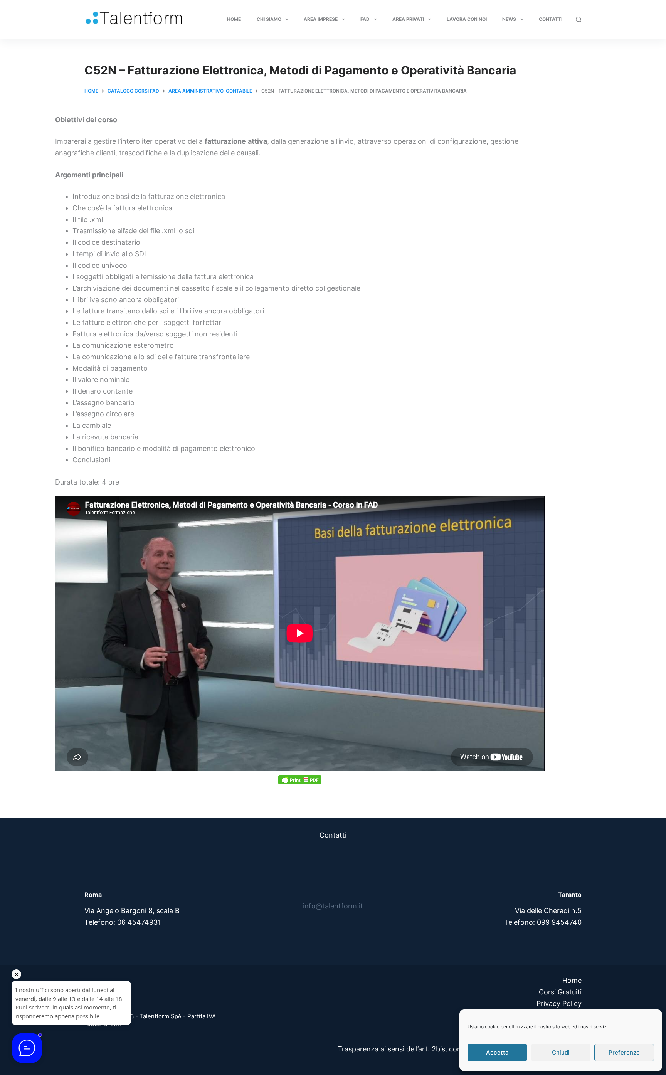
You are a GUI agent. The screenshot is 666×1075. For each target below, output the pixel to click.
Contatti (550, 19)
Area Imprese (321, 19)
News (509, 19)
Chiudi (561, 1052)
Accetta (497, 1052)
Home (234, 19)
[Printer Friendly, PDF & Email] (299, 779)
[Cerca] (579, 19)
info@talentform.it (333, 906)
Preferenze (624, 1052)
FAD (365, 19)
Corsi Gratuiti (560, 992)
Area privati (408, 19)
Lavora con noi (467, 19)
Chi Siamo (269, 19)
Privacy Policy (559, 1003)
